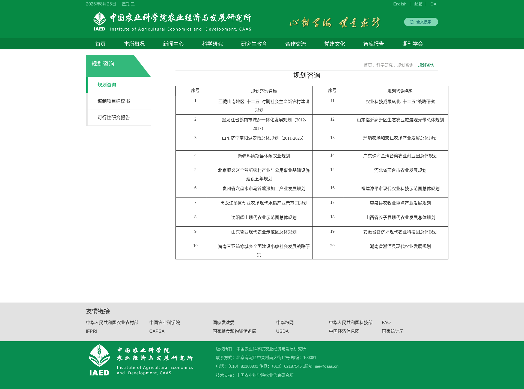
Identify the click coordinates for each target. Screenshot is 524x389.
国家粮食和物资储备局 (234, 331)
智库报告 (373, 44)
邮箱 (418, 4)
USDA (282, 331)
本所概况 (134, 44)
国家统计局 (393, 331)
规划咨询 (106, 85)
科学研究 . (385, 65)
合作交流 (295, 44)
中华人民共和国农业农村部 (112, 322)
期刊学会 (412, 44)
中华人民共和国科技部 (351, 322)
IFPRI (91, 331)
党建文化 (334, 44)
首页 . (368, 65)
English (399, 4)
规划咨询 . (406, 65)
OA (433, 4)
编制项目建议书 (113, 101)
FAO (386, 322)
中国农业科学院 (164, 322)
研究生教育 (254, 44)
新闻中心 (173, 44)
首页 (100, 44)
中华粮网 (285, 322)
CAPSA (157, 331)
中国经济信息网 (344, 331)
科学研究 (212, 44)
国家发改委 (223, 322)
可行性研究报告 (113, 117)
